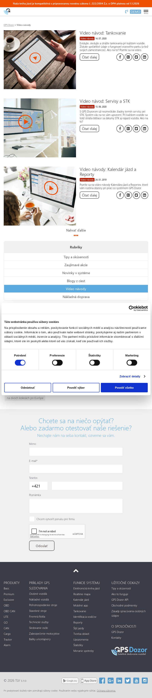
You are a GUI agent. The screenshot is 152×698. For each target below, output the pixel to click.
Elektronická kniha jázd (86, 588)
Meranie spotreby (83, 651)
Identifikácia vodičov (84, 616)
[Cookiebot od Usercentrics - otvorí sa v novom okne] (131, 308)
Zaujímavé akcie (76, 264)
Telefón (33, 478)
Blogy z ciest (76, 280)
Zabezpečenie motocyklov (44, 633)
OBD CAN (9, 611)
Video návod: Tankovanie (103, 33)
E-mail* (33, 461)
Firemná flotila (37, 616)
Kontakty (116, 637)
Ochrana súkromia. (106, 690)
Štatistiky (78, 645)
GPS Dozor (9, 25)
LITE (6, 616)
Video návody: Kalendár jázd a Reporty (108, 171)
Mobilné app (80, 605)
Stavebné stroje (38, 611)
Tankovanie (79, 611)
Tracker (8, 639)
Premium (9, 594)
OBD (6, 605)
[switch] (57, 363)
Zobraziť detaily (130, 376)
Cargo (7, 634)
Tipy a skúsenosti (76, 256)
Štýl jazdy (78, 628)
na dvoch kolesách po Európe (25, 398)
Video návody (24, 25)
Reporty (77, 622)
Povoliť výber (76, 387)
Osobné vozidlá (38, 594)
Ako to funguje (119, 594)
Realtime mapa (81, 594)
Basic (6, 588)
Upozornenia (80, 639)
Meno (32, 444)
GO (6, 622)
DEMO (135, 12)
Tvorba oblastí (81, 634)
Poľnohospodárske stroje (43, 605)
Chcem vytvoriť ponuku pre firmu (56, 519)
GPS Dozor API (119, 599)
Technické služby (39, 622)
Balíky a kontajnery (40, 639)
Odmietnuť (28, 387)
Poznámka (35, 495)
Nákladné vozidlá (39, 599)
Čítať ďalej (89, 57)
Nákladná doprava (76, 296)
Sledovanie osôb (38, 628)
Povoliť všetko (124, 387)
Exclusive (9, 599)
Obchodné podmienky (124, 605)
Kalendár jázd (81, 599)
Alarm (7, 645)
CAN (6, 628)
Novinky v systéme (76, 272)
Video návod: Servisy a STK (105, 101)
